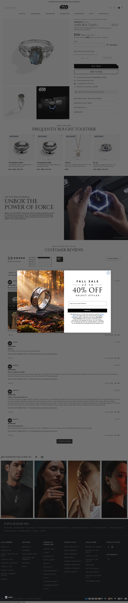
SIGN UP (87, 310)
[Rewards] (8, 597)
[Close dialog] (108, 272)
